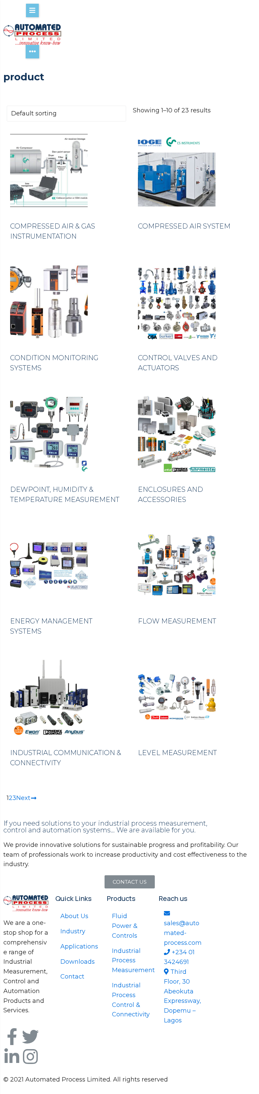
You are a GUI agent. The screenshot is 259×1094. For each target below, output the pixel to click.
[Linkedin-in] (11, 1056)
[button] (130, 881)
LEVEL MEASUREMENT (177, 753)
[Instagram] (30, 1056)
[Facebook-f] (11, 1036)
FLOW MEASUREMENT (177, 621)
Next (23, 798)
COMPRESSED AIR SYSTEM (184, 226)
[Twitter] (30, 1036)
